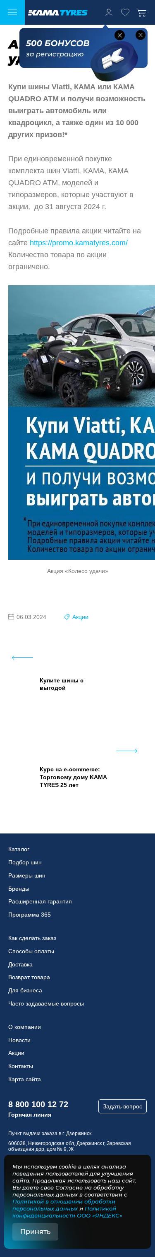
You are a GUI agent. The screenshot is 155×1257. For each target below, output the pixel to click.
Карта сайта (24, 1079)
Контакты (20, 1066)
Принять (35, 1232)
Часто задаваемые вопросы (46, 1003)
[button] (119, 35)
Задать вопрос (122, 1106)
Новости (19, 1040)
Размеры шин (26, 875)
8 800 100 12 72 (38, 1104)
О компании (24, 1027)
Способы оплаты (31, 951)
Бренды (18, 888)
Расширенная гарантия (40, 901)
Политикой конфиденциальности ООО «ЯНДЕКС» (67, 1212)
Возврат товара (29, 977)
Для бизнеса (25, 990)
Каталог (18, 849)
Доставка (20, 964)
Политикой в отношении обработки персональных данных (63, 1205)
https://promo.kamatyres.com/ (79, 243)
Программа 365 (29, 914)
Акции (80, 617)
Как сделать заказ (32, 938)
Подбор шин (25, 862)
